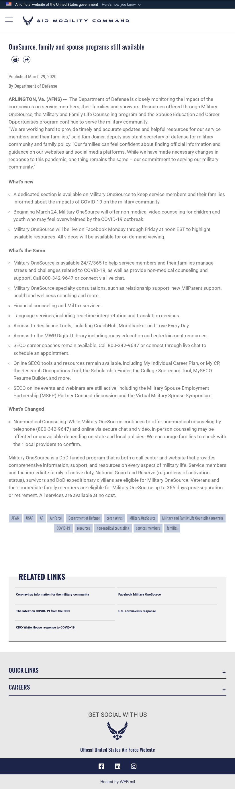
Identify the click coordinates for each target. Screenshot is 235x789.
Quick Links (23, 669)
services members (148, 528)
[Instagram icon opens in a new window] (133, 766)
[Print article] (15, 59)
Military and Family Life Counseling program (192, 518)
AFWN (15, 518)
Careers (19, 686)
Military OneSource (142, 518)
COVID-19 (63, 528)
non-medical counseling (113, 528)
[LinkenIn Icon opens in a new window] (117, 766)
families (172, 528)
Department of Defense (84, 518)
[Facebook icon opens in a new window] (101, 766)
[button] (122, 4)
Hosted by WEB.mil (117, 781)
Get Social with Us (117, 714)
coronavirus (115, 518)
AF (41, 518)
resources (83, 528)
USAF (29, 518)
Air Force (56, 518)
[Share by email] (26, 59)
